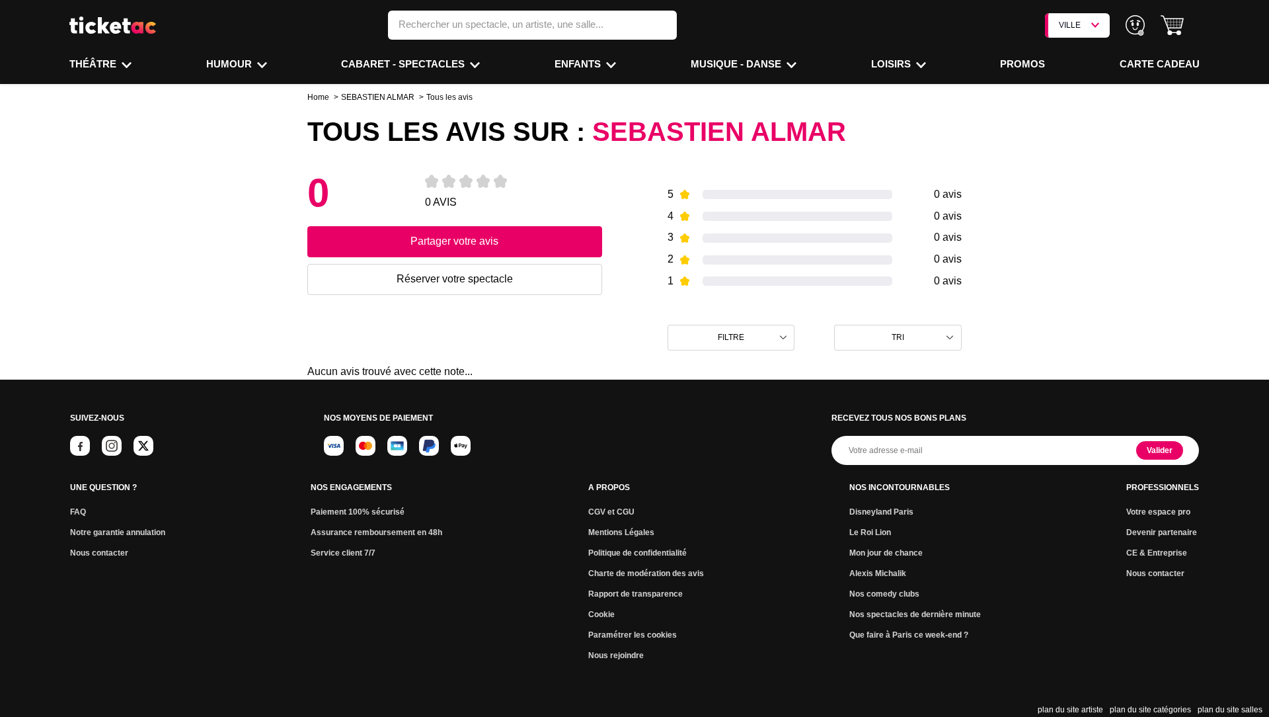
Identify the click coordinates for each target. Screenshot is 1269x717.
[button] (1172, 25)
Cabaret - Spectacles (404, 63)
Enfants (579, 63)
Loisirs (892, 63)
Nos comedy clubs (884, 594)
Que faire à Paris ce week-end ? (908, 635)
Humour (230, 63)
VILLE (1070, 25)
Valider (1160, 450)
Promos (1022, 63)
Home (318, 97)
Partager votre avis (454, 241)
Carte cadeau (1160, 63)
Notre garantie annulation (117, 532)
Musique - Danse (737, 63)
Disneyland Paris (881, 512)
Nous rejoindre (616, 655)
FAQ (78, 512)
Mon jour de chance (886, 553)
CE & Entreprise (1156, 553)
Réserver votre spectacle (455, 278)
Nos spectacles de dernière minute (915, 614)
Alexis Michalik (877, 573)
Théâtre (94, 63)
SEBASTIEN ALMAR (377, 97)
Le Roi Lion (870, 532)
